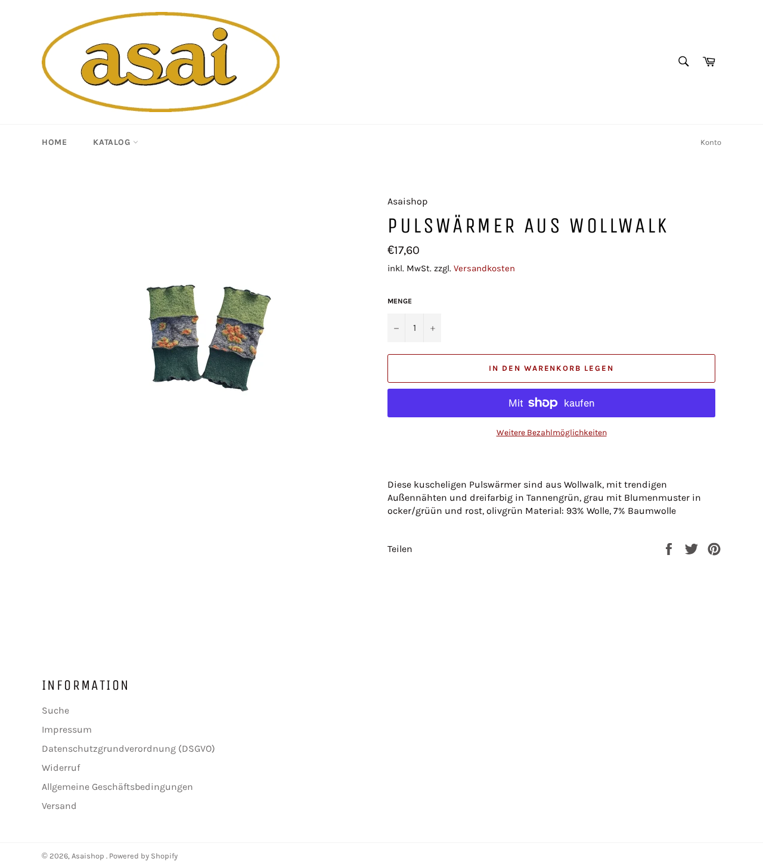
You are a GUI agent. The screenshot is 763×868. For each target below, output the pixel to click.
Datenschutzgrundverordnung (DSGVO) (128, 748)
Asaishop (89, 855)
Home (54, 142)
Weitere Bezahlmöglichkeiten (552, 432)
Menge (399, 301)
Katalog (113, 142)
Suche (55, 710)
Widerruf (61, 767)
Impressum (67, 729)
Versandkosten (484, 268)
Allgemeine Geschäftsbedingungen (117, 786)
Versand (59, 805)
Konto (710, 142)
